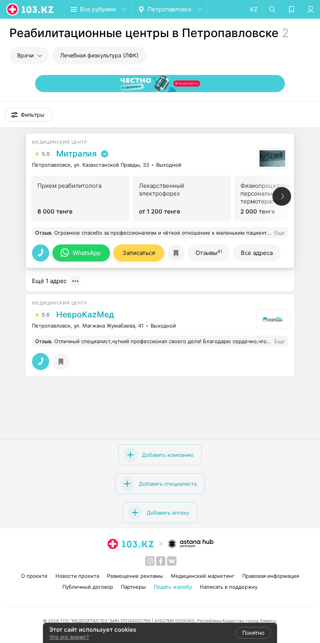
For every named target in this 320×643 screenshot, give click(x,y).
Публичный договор (87, 587)
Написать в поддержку (229, 587)
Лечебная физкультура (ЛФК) (99, 55)
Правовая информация (270, 576)
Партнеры (133, 587)
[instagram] (150, 561)
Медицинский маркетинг (203, 576)
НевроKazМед (85, 314)
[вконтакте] (171, 561)
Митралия (76, 154)
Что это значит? (69, 637)
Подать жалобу (173, 587)
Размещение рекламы (135, 576)
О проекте (34, 576)
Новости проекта (77, 576)
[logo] (30, 9)
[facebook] (160, 561)
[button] (29, 115)
